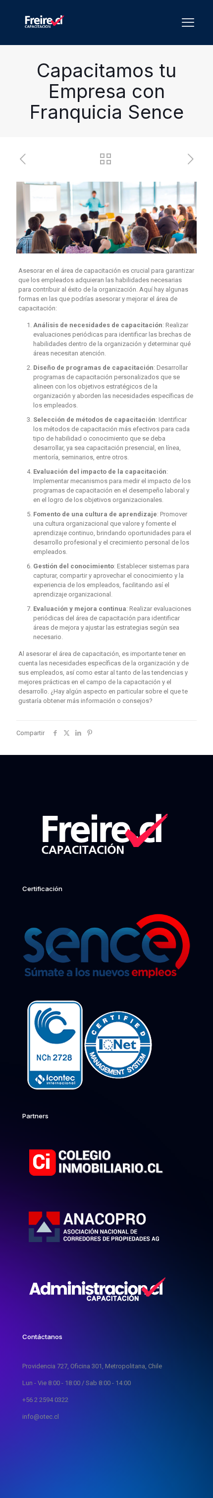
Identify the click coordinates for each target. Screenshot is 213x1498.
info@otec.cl (40, 1416)
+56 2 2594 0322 (45, 1399)
